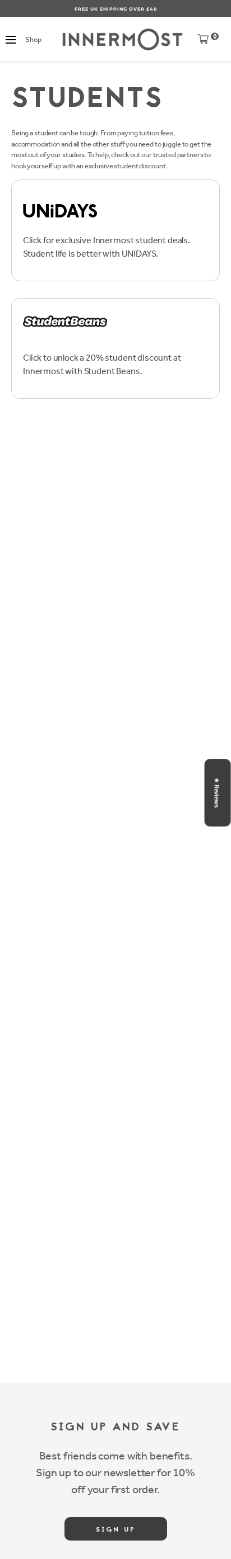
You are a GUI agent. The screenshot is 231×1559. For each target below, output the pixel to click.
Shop (33, 39)
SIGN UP (116, 1530)
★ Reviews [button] (217, 792)
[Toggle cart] (203, 41)
